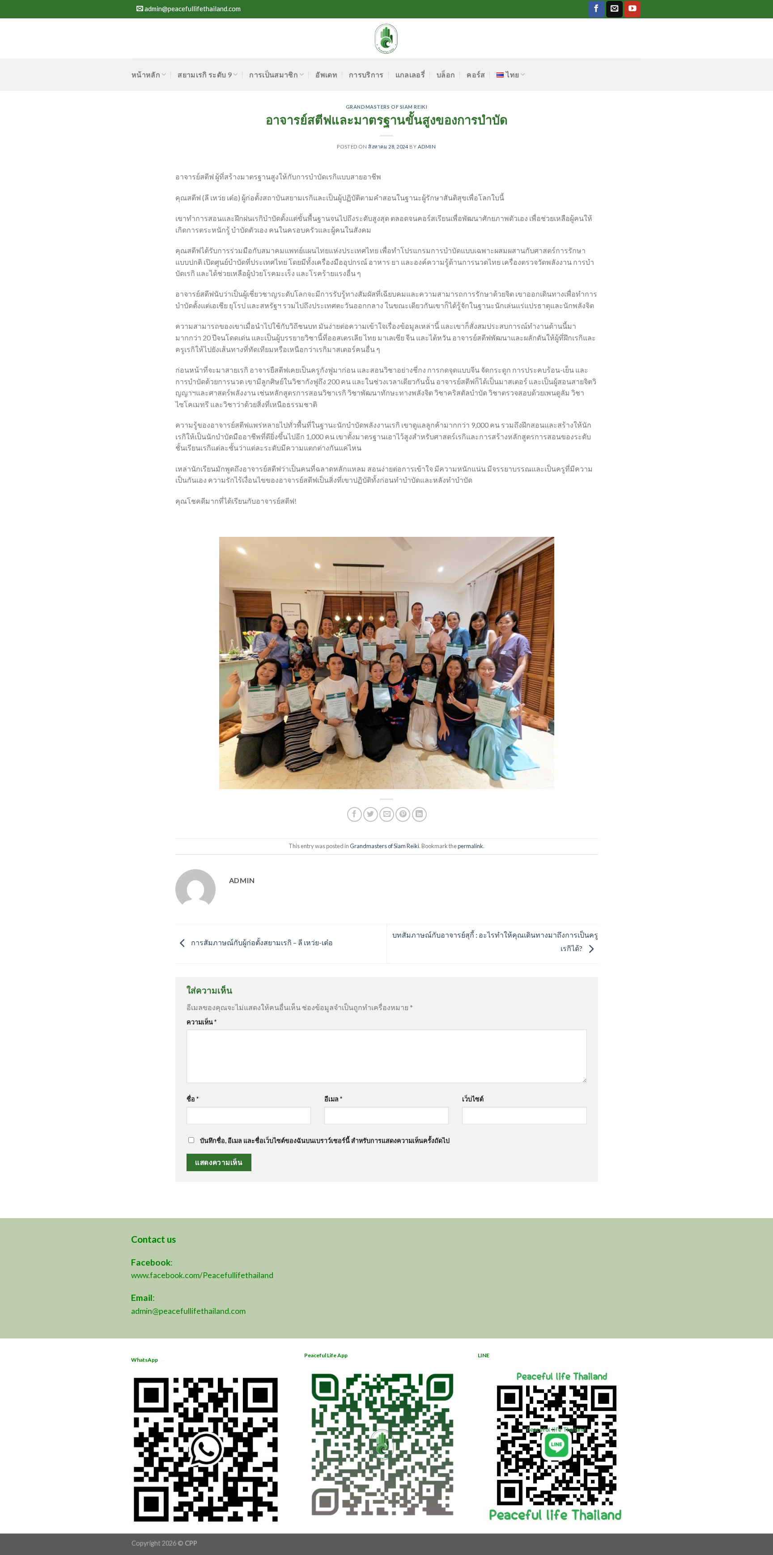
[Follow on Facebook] (596, 9)
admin (427, 146)
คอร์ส (476, 74)
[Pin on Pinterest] (402, 814)
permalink (470, 846)
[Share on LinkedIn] (419, 814)
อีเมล (333, 1099)
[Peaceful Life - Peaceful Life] (387, 38)
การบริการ (366, 74)
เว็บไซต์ (473, 1099)
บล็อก (446, 74)
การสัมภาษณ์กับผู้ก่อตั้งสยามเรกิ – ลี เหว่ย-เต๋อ (261, 942)
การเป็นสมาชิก (273, 74)
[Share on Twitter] (370, 814)
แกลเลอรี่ (410, 74)
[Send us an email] (614, 9)
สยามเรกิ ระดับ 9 (204, 74)
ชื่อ (193, 1099)
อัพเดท (326, 74)
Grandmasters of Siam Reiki (387, 107)
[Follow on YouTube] (632, 9)
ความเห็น (202, 1022)
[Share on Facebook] (354, 814)
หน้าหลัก (146, 74)
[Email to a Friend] (386, 814)
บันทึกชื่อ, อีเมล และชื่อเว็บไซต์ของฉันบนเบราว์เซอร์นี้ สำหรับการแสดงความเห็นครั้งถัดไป (325, 1140)
